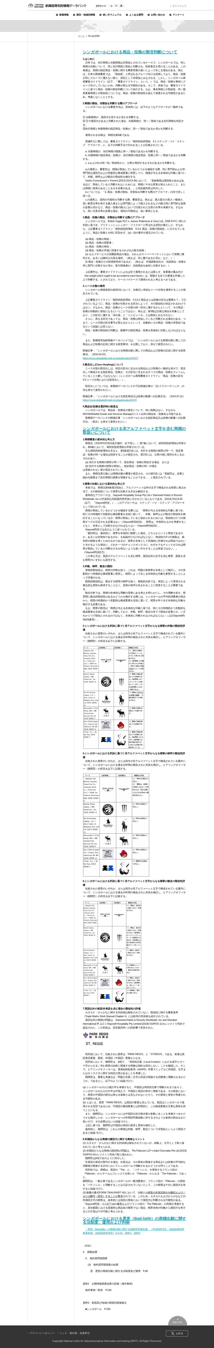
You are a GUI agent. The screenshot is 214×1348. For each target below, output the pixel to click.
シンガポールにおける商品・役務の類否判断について (130, 52)
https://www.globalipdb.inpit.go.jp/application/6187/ (110, 400)
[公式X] (177, 1333)
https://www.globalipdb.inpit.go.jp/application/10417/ (110, 358)
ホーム (81, 36)
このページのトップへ (177, 1320)
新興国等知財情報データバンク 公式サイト (57, 5)
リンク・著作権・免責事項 (75, 1333)
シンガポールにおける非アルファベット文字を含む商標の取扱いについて (134, 430)
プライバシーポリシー (42, 1333)
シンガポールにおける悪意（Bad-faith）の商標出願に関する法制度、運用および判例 (134, 1220)
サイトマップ (179, 6)
